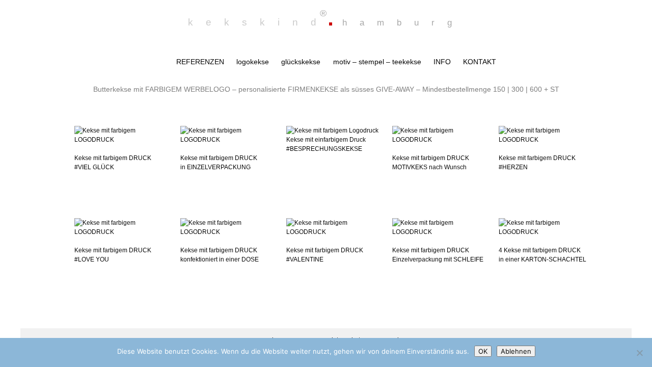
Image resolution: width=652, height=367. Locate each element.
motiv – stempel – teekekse (377, 62)
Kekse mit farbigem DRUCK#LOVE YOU (112, 255)
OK (482, 351)
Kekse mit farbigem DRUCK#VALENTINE (324, 255)
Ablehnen (516, 351)
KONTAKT (479, 62)
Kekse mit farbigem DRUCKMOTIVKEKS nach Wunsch (430, 162)
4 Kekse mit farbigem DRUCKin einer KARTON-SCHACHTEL (542, 255)
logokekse (252, 62)
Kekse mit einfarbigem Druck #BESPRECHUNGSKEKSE (326, 144)
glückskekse (300, 62)
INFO (442, 62)
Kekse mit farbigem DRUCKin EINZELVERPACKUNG (218, 162)
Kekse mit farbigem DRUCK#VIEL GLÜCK (112, 162)
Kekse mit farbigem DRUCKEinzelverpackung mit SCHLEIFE (437, 255)
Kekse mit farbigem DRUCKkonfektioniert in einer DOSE (219, 255)
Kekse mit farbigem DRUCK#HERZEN (537, 162)
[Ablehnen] (639, 353)
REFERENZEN (200, 62)
